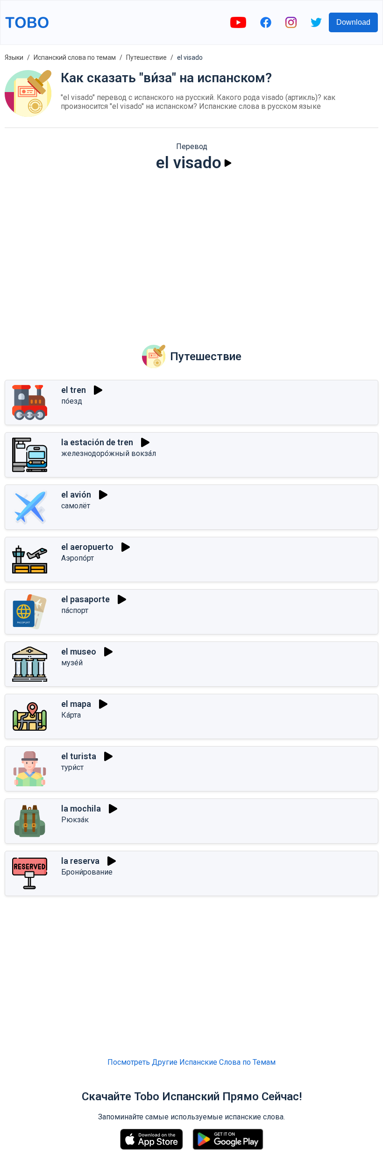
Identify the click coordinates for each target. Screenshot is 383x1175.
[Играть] (227, 163)
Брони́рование (87, 872)
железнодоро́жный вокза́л (108, 453)
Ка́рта (71, 715)
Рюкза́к (75, 819)
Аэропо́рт (77, 558)
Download (353, 22)
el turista (78, 756)
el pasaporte (85, 599)
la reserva (80, 861)
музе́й (72, 662)
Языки (14, 57)
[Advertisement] (191, 251)
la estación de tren (97, 442)
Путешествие (146, 57)
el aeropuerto (87, 547)
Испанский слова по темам (75, 57)
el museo (78, 651)
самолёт (75, 505)
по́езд (71, 401)
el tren (73, 390)
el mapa (76, 704)
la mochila (81, 808)
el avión (76, 494)
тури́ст (72, 767)
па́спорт (74, 610)
